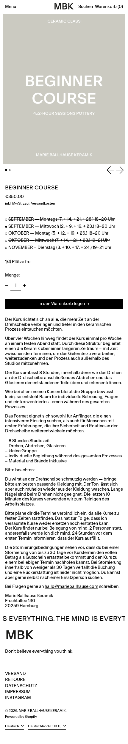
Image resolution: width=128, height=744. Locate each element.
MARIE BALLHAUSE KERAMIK (42, 710)
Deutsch (12, 726)
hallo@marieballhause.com (71, 586)
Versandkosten (43, 203)
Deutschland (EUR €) (45, 726)
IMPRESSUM (18, 692)
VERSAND (15, 673)
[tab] (6, 170)
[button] (85, 7)
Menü (10, 6)
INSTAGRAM (18, 698)
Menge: (12, 275)
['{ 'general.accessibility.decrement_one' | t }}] (6, 285)
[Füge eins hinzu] (24, 285)
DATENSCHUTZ (21, 686)
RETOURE (15, 679)
